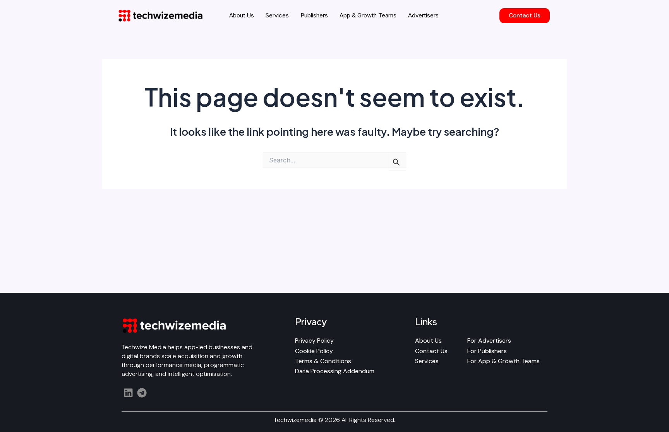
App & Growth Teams (368, 15)
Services (277, 15)
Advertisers (423, 15)
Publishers (314, 15)
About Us (241, 15)
